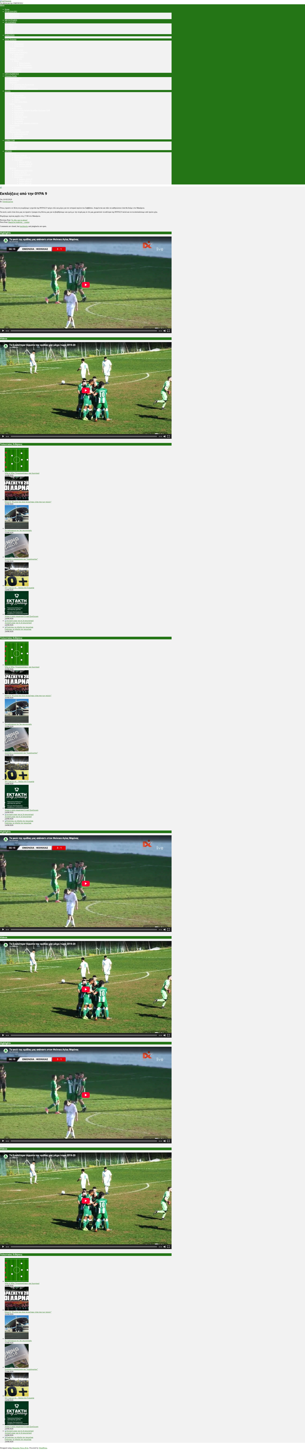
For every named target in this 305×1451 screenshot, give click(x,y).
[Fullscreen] (168, 331)
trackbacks (24, 226)
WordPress (43, 1448)
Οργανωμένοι (8, 202)
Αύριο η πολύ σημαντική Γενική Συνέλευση (21, 616)
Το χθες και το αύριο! (19, 220)
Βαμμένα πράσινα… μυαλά (18, 222)
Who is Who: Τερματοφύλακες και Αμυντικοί (22, 473)
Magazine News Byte (20, 1448)
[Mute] (164, 331)
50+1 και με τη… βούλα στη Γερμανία (19, 588)
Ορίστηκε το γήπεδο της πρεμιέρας (18, 629)
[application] (86, 285)
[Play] (3, 331)
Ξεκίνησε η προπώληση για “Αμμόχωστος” (21, 559)
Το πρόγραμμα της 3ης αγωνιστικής (18, 530)
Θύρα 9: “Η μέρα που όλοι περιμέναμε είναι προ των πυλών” (28, 502)
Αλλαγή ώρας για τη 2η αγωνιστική (18, 623)
